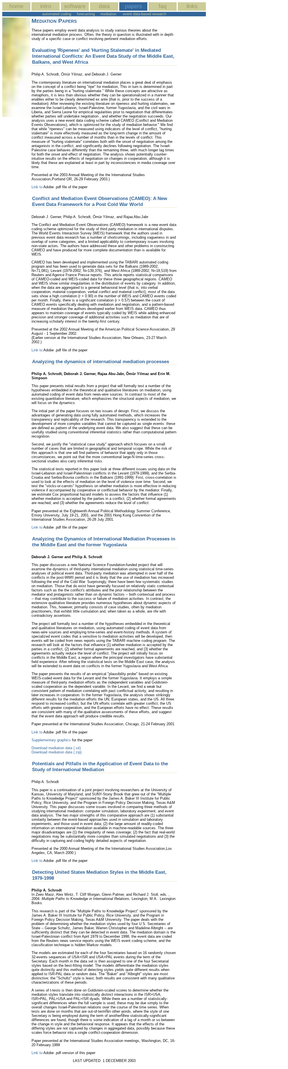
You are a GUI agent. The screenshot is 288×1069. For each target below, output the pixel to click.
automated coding (56, 14)
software (75, 6)
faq (162, 6)
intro (45, 6)
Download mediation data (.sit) (56, 748)
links (191, 6)
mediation (108, 14)
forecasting (86, 14)
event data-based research (144, 14)
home (16, 6)
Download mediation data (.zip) (57, 752)
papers (133, 6)
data (104, 6)
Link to (37, 187)
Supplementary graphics (52, 740)
